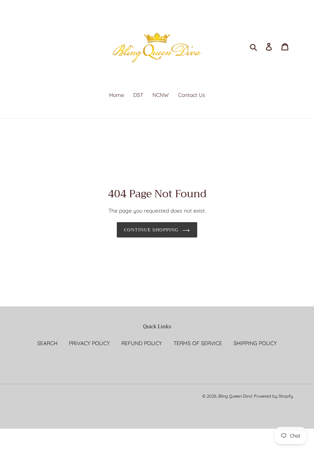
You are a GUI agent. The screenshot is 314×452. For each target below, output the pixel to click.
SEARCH (47, 343)
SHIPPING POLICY (255, 343)
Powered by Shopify (273, 396)
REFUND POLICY (141, 343)
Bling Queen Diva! (235, 396)
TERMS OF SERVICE (197, 343)
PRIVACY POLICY (89, 343)
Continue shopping (151, 230)
